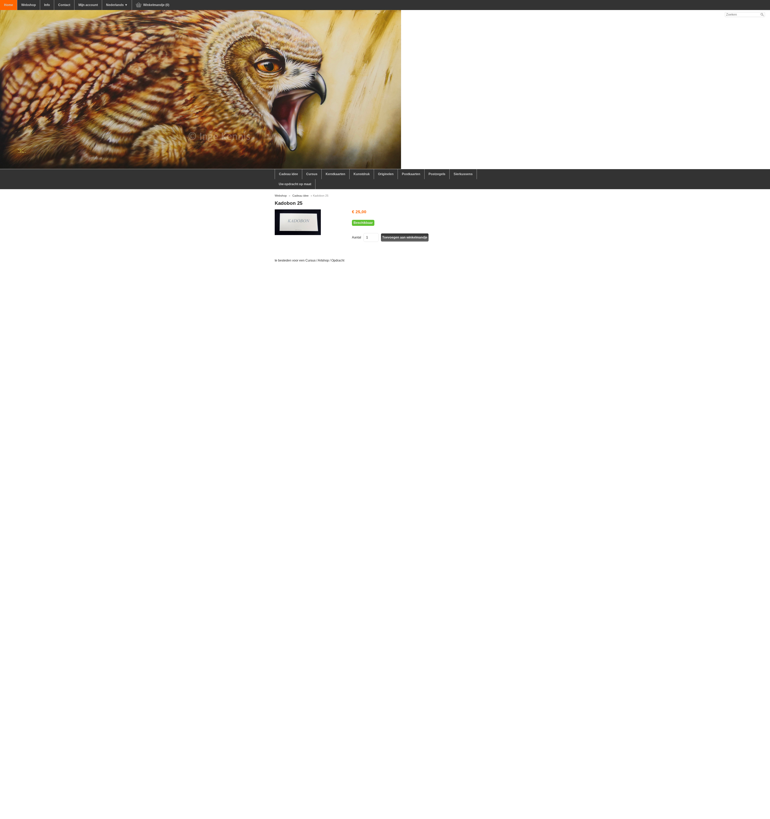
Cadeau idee (288, 174)
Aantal (356, 237)
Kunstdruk (362, 174)
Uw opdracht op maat (295, 184)
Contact (64, 5)
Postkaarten (411, 174)
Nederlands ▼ (117, 5)
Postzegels (437, 174)
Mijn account (88, 5)
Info (47, 5)
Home (8, 5)
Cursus (311, 174)
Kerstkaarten (335, 174)
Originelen (386, 174)
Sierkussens (463, 174)
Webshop (28, 5)
